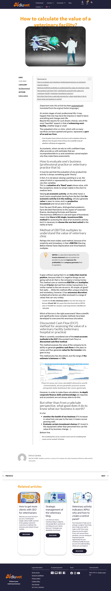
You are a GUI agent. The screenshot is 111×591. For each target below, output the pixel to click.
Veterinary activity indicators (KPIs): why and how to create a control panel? (82, 513)
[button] (91, 2)
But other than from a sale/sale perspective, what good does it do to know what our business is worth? (61, 97)
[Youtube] (78, 573)
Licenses (49, 3)
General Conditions (38, 575)
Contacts (38, 7)
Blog (70, 3)
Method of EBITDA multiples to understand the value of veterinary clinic (63, 88)
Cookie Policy (36, 581)
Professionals (39, 3)
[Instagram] (75, 573)
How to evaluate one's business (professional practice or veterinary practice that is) (61, 83)
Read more (26, 534)
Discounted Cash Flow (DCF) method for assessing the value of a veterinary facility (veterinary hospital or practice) (60, 91)
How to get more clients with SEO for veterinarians (28, 509)
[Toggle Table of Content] (89, 79)
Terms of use (36, 572)
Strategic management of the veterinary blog (54, 511)
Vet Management (24, 88)
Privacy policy (36, 578)
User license (35, 584)
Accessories (60, 3)
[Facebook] (71, 573)
